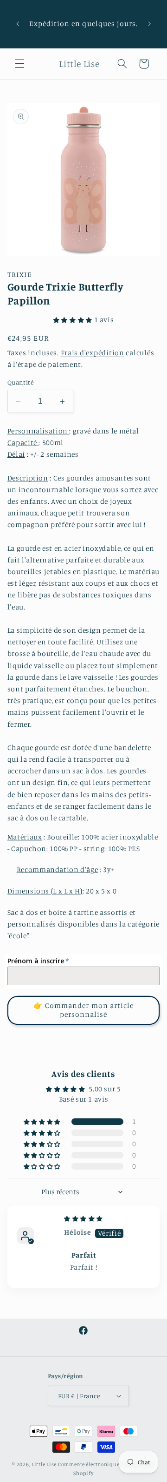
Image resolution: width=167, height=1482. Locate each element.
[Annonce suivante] (149, 24)
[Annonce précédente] (17, 24)
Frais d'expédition (92, 352)
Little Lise (44, 1464)
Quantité (20, 382)
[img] (83, 1218)
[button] (19, 63)
